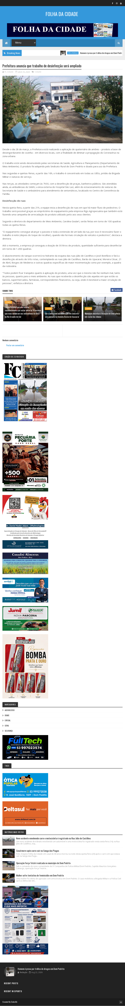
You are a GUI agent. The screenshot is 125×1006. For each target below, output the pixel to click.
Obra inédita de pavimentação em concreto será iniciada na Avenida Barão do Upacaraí (62, 315)
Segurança (55, 53)
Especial (7, 720)
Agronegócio (10, 710)
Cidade (38, 71)
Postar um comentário (15, 345)
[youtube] (121, 3)
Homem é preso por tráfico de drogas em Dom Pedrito (84, 52)
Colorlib (14, 1002)
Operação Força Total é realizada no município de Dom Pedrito (43, 863)
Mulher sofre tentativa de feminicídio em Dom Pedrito (40, 875)
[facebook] (112, 3)
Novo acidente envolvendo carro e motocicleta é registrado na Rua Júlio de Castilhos (53, 838)
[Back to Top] (121, 1002)
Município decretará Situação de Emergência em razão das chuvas (102, 315)
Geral (7, 725)
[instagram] (116, 3)
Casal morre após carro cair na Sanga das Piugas (37, 850)
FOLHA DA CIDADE (62, 13)
